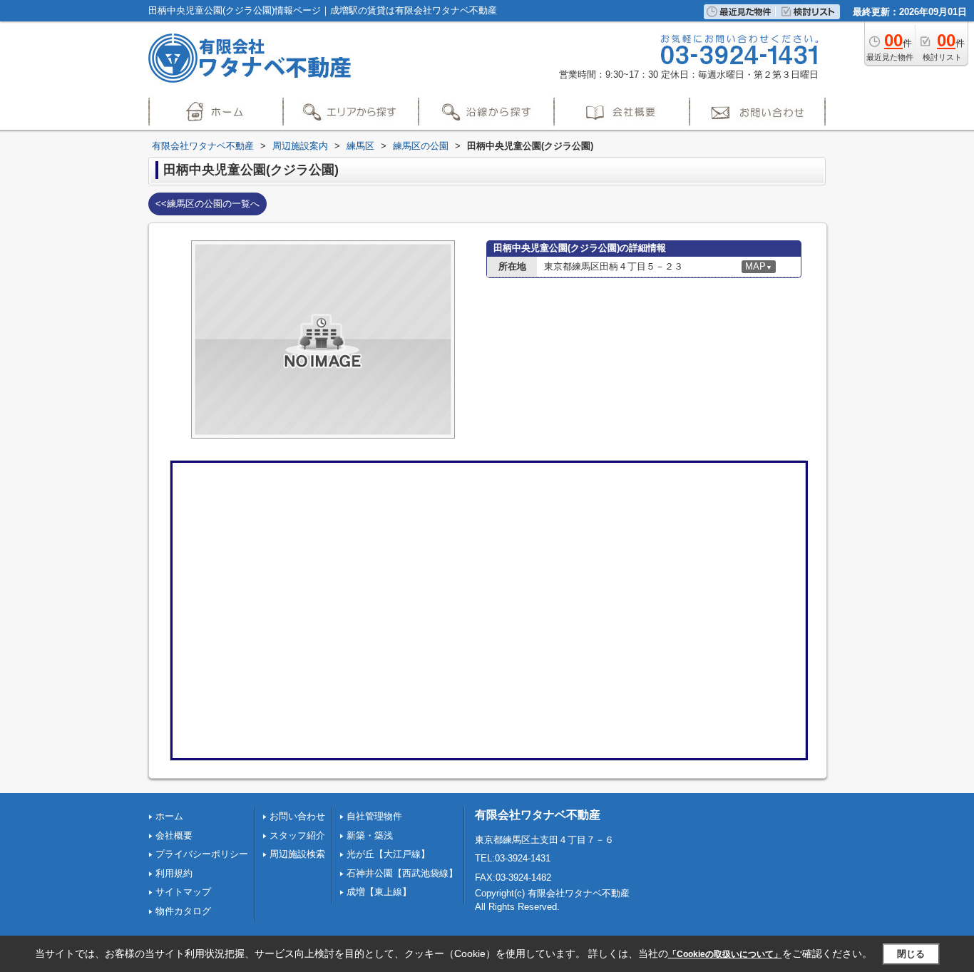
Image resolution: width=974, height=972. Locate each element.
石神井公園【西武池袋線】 (402, 873)
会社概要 (174, 835)
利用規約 (174, 873)
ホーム (169, 816)
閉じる (911, 953)
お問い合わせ (297, 816)
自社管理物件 (374, 816)
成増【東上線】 (379, 891)
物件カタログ (183, 911)
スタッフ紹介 (297, 835)
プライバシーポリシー (201, 854)
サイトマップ (183, 891)
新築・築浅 (370, 835)
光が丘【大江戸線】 (388, 854)
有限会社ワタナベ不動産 (537, 815)
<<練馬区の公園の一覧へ (207, 203)
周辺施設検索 (297, 854)
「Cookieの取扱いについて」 (725, 954)
